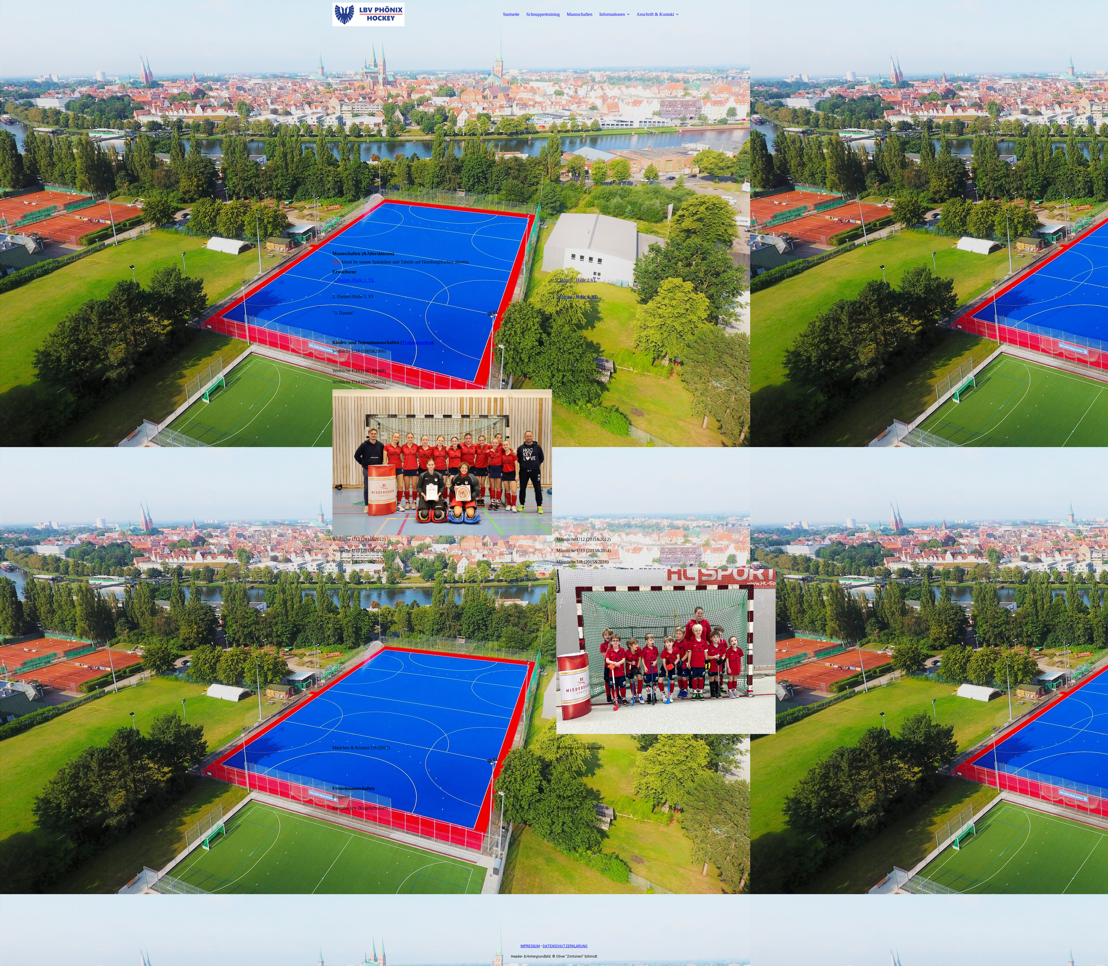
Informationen (612, 14)
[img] (368, 14)
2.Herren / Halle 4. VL (577, 296)
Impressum (530, 946)
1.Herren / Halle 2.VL (576, 280)
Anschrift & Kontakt (655, 14)
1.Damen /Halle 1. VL (354, 280)
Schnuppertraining (543, 14)
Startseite (511, 14)
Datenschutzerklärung (565, 946)
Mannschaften (579, 14)
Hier (336, 261)
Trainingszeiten (417, 342)
